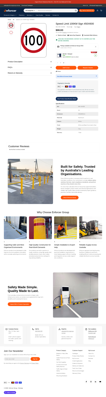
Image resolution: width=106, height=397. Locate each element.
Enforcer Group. (13, 388)
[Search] (76, 10)
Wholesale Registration (95, 5)
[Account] (97, 10)
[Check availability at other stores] (95, 46)
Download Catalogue (27, 5)
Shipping (64, 32)
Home (9, 19)
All (13, 19)
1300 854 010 (38, 331)
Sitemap (20, 388)
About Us (85, 5)
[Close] (96, 76)
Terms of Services (24, 363)
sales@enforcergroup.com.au (12, 5)
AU (71, 27)
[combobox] (51, 10)
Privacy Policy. (35, 363)
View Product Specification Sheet (66, 99)
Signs (78, 27)
